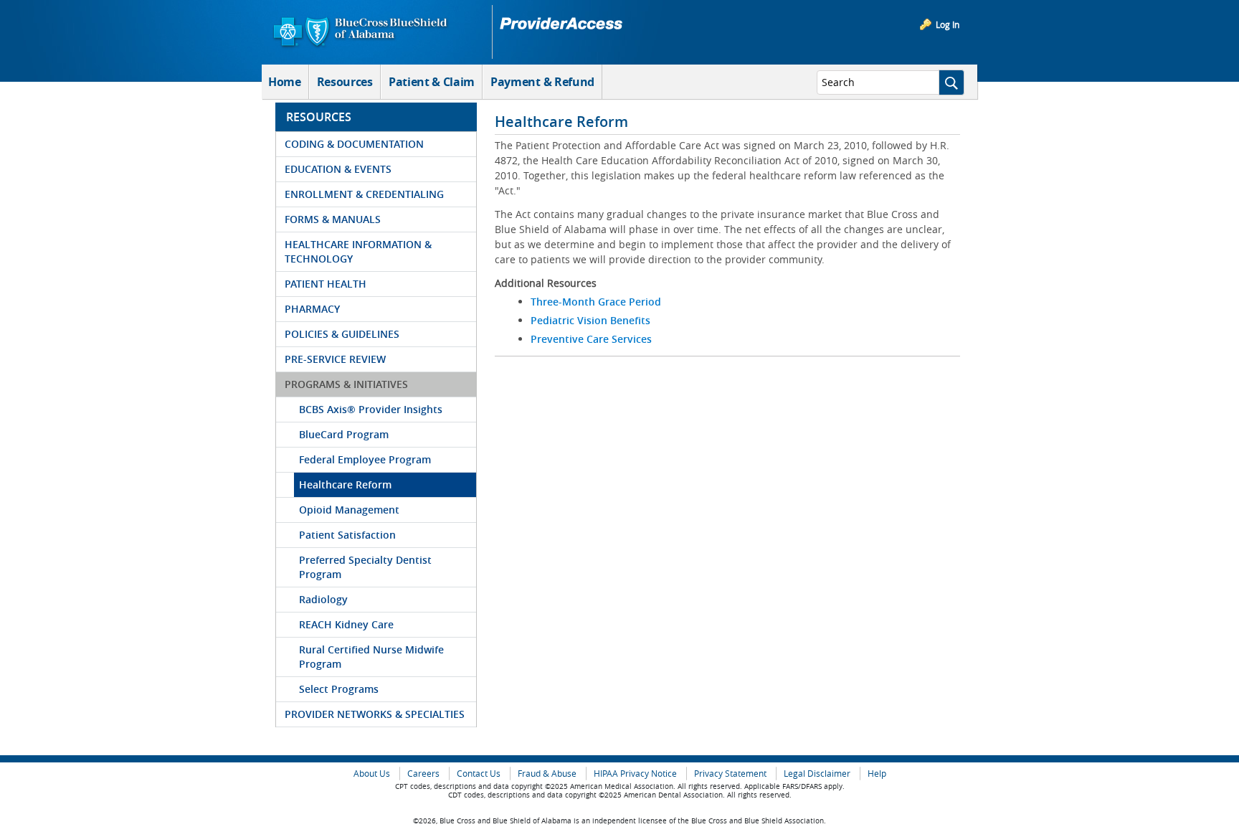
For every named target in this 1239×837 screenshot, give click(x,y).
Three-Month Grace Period (596, 301)
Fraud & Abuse (547, 773)
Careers (423, 773)
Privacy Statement (730, 773)
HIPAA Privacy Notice (635, 773)
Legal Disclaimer (817, 773)
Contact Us (478, 773)
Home (284, 82)
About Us (371, 773)
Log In (947, 24)
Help (877, 773)
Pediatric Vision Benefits (590, 320)
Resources (345, 82)
